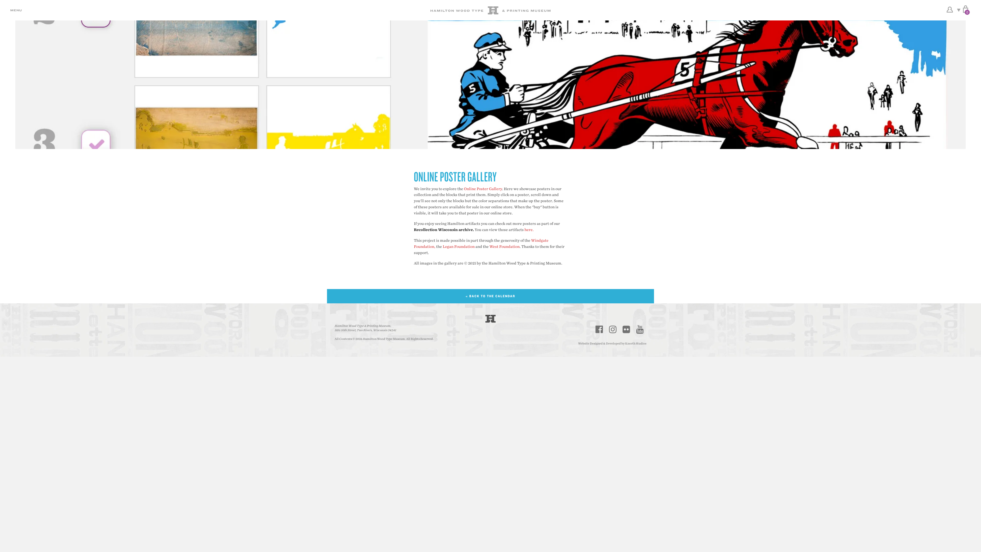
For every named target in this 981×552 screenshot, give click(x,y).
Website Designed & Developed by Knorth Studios (612, 343)
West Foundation (504, 247)
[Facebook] (599, 329)
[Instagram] (612, 329)
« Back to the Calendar (490, 296)
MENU (15, 10)
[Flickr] (626, 329)
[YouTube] (640, 329)
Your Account (949, 9)
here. (529, 230)
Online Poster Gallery (483, 189)
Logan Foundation (459, 247)
